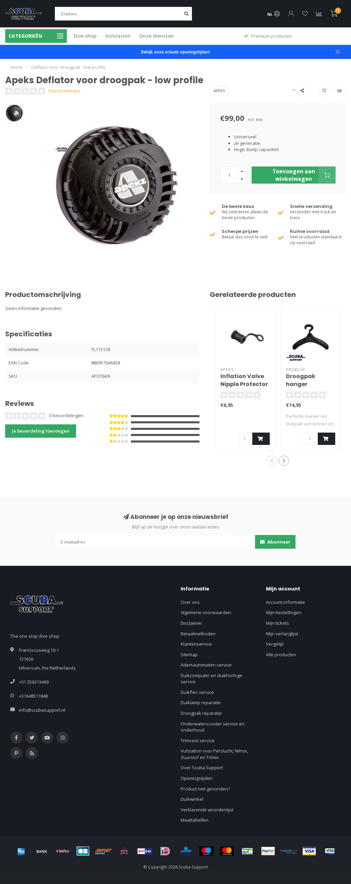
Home (16, 67)
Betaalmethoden (198, 634)
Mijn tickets (277, 623)
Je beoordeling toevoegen (40, 431)
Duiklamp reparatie (201, 702)
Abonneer (278, 542)
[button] (272, 461)
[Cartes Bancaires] (83, 851)
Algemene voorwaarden (206, 612)
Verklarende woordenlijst (207, 810)
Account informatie (285, 602)
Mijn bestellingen (283, 612)
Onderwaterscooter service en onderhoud (212, 727)
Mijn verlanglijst (282, 634)
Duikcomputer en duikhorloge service (211, 678)
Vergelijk (275, 644)
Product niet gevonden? (205, 789)
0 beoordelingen (64, 91)
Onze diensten (156, 36)
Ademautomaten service (206, 665)
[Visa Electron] (329, 851)
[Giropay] (144, 851)
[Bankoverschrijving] (41, 851)
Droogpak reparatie (201, 713)
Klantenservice (196, 644)
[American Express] (21, 851)
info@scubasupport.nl (42, 710)
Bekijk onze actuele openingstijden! (175, 51)
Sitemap (189, 654)
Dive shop (85, 36)
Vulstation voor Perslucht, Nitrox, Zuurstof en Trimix (214, 754)
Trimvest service (198, 740)
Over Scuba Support (202, 767)
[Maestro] (206, 851)
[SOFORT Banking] (103, 851)
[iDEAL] (165, 851)
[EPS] (124, 851)
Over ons (190, 602)
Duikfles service (197, 692)
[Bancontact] (247, 851)
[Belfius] (62, 851)
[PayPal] (268, 851)
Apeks (219, 90)
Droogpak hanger (300, 380)
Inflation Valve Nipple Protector (244, 380)
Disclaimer (191, 623)
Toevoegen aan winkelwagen (294, 175)
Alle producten (281, 654)
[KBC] (185, 851)
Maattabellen (194, 820)
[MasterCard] (226, 851)
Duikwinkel (192, 799)
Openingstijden (197, 778)
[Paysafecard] (288, 851)
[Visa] (309, 851)
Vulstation (118, 36)
